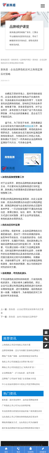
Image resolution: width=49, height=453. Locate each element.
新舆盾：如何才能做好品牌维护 (23, 317)
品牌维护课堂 (25, 60)
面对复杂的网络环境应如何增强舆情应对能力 (21, 428)
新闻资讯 (14, 60)
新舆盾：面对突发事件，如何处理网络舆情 (20, 400)
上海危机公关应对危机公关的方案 (16, 345)
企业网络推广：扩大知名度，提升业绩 (18, 373)
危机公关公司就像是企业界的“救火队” (18, 362)
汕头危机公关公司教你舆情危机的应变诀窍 (20, 417)
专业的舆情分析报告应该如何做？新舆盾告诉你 (22, 411)
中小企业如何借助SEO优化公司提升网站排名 (21, 384)
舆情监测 (29, 126)
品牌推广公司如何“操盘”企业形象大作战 (19, 379)
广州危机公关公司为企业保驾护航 (16, 406)
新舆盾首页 (5, 60)
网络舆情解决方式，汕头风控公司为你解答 (20, 422)
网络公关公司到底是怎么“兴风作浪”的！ (19, 367)
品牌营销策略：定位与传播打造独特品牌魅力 (21, 350)
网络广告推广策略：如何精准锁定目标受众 (20, 356)
